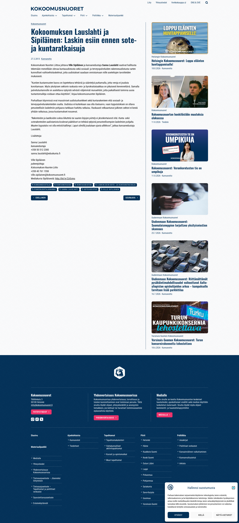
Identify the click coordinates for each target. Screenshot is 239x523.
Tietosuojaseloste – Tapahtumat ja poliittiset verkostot (44, 489)
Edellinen (41, 197)
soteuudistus (90, 189)
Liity (149, 2)
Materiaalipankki (115, 15)
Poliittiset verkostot (188, 446)
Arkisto (182, 463)
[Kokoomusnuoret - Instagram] (33, 419)
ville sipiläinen (111, 189)
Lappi (145, 469)
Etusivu (34, 15)
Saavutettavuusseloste (43, 497)
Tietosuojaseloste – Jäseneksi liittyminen (46, 479)
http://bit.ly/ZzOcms (65, 178)
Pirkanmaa (147, 475)
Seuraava (130, 197)
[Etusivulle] (57, 9)
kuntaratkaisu (64, 185)
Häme (145, 446)
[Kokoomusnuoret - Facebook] (37, 419)
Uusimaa (147, 498)
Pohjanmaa (148, 480)
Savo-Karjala (148, 492)
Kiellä (201, 515)
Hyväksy (178, 515)
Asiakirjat (183, 440)
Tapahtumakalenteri (115, 440)
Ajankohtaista (48, 15)
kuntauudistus (84, 185)
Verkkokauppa (177, 2)
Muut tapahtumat (114, 460)
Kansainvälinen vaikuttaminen (192, 451)
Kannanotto (46, 59)
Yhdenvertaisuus (105, 418)
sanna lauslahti (70, 189)
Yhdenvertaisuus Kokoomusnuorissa (41, 471)
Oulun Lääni (148, 463)
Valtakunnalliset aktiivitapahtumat (114, 447)
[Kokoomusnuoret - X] (41, 419)
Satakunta (147, 486)
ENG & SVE (195, 2)
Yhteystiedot (161, 2)
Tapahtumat (67, 15)
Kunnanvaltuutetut (187, 457)
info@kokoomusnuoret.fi (42, 405)
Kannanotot (75, 440)
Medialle (163, 415)
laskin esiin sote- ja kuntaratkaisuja (117, 185)
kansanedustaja (42, 185)
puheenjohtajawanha (45, 189)
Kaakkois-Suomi (150, 451)
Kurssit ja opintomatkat (116, 454)
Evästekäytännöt (40, 503)
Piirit (82, 15)
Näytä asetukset (224, 515)
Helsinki (146, 440)
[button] (233, 487)
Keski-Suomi (148, 457)
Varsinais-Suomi (150, 504)
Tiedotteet (74, 446)
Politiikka (96, 15)
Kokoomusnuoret (38, 24)
